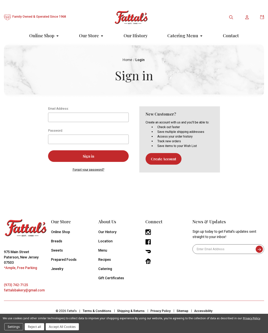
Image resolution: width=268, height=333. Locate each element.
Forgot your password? (88, 170)
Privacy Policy (160, 311)
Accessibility (203, 311)
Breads (56, 241)
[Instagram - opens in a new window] (148, 232)
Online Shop (41, 35)
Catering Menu (182, 35)
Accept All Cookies (62, 327)
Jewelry (57, 269)
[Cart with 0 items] (262, 17)
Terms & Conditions (97, 311)
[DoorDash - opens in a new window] (148, 251)
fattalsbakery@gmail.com (24, 290)
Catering (105, 269)
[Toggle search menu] (231, 17)
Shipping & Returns (131, 311)
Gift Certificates (111, 278)
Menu (102, 250)
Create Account (163, 159)
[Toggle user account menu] (247, 17)
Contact (231, 35)
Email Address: (58, 108)
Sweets (57, 250)
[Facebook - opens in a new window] (148, 241)
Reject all (34, 327)
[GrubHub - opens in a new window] (148, 261)
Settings (14, 327)
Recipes (104, 259)
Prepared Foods (64, 259)
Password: (55, 130)
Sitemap (182, 311)
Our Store (89, 35)
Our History (136, 35)
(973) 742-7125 (16, 285)
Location (105, 241)
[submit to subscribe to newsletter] (259, 249)
